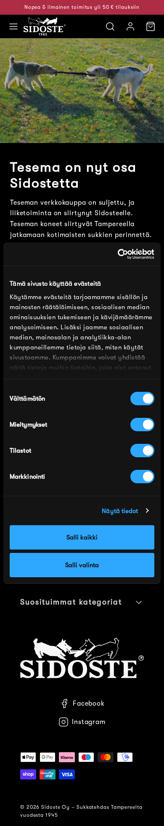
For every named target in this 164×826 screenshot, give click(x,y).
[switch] (142, 424)
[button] (13, 26)
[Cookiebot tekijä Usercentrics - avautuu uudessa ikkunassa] (118, 254)
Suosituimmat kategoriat (71, 602)
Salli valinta (82, 565)
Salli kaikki (82, 537)
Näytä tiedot (120, 511)
